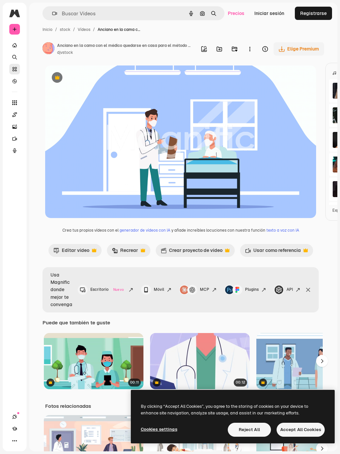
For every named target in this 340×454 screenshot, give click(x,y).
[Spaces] (14, 114)
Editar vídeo (71, 252)
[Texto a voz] (14, 150)
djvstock (65, 52)
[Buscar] (14, 57)
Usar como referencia (273, 252)
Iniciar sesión (269, 13)
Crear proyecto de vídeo (191, 252)
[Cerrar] (308, 289)
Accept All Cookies (300, 429)
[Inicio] (14, 45)
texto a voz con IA (282, 230)
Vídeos (84, 29)
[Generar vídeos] (14, 138)
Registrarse (313, 13)
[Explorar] (14, 81)
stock (65, 29)
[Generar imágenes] (14, 126)
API (290, 289)
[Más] (14, 440)
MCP (204, 289)
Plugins (252, 289)
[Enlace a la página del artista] (48, 49)
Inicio (47, 29)
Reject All (249, 429)
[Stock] (14, 69)
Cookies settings (159, 429)
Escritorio (107, 289)
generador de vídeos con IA (145, 230)
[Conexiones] (14, 416)
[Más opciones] (249, 49)
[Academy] (14, 428)
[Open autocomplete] (52, 13)
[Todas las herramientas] (14, 102)
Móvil (159, 289)
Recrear (125, 252)
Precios (236, 13)
